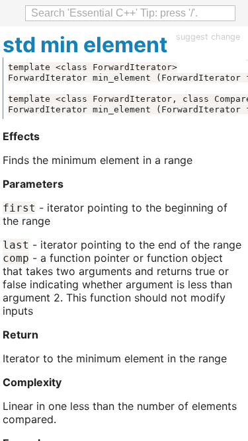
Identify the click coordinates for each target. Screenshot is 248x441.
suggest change (208, 37)
